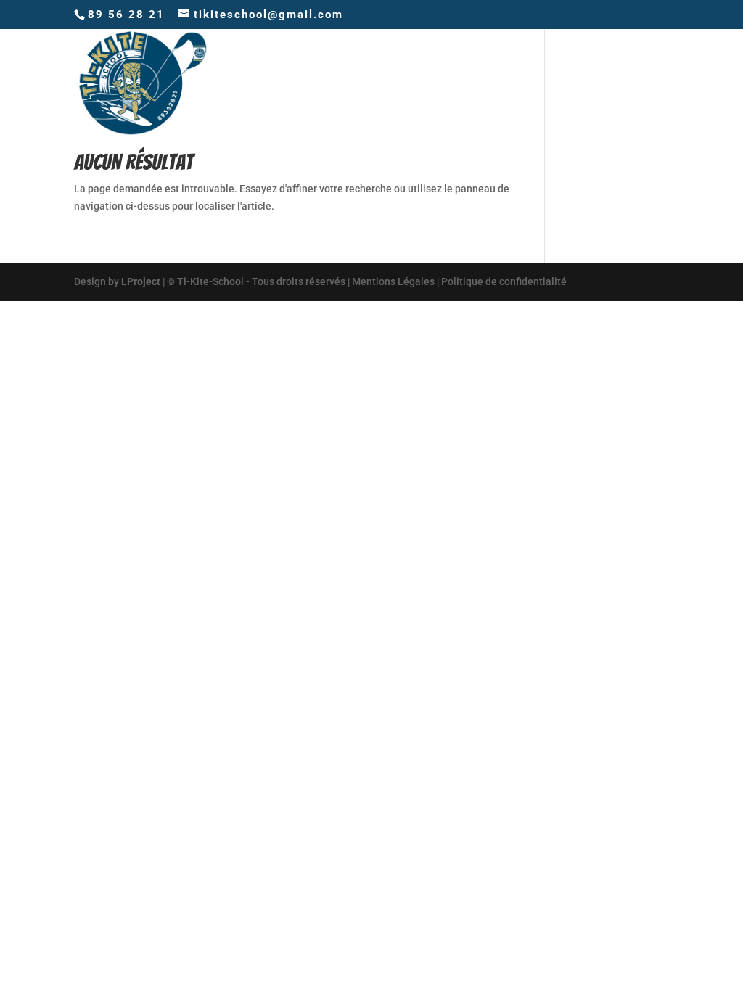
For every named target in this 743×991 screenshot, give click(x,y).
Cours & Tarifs (429, 82)
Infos (515, 82)
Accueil (339, 82)
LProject (140, 281)
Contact (643, 82)
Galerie (575, 82)
